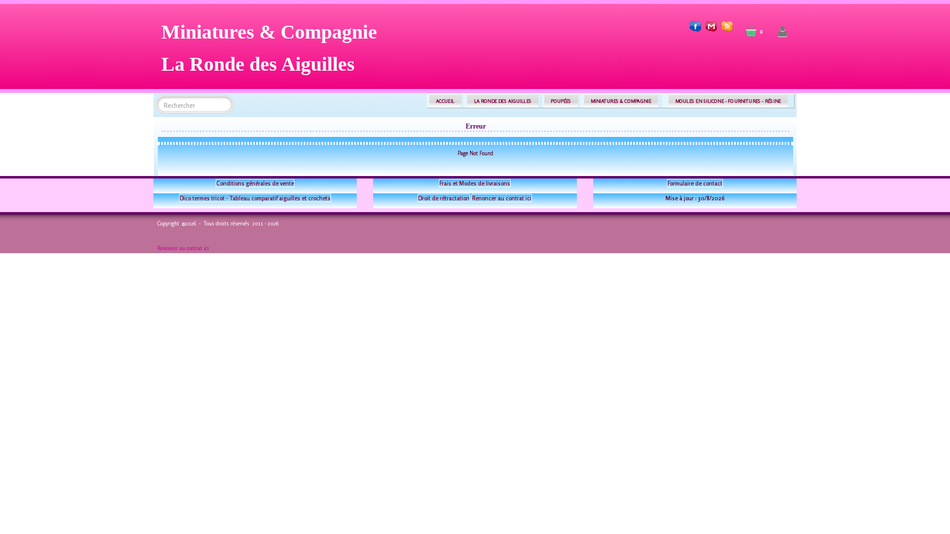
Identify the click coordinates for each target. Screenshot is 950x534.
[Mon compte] (782, 32)
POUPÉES (561, 101)
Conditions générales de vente (255, 183)
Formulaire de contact (694, 183)
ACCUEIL (445, 101)
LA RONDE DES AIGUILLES (503, 101)
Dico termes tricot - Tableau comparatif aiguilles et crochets (255, 198)
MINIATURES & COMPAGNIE (621, 101)
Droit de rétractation (444, 198)
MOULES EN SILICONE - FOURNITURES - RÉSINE (728, 101)
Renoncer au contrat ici (501, 198)
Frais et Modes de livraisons (474, 183)
